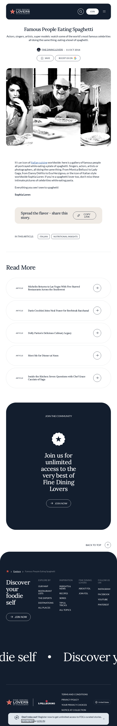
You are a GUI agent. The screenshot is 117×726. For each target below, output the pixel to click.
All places (44, 607)
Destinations (45, 603)
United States (103, 702)
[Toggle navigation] (104, 12)
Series (62, 598)
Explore (17, 571)
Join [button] (92, 11)
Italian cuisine (39, 162)
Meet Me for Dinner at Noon (43, 355)
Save (47, 58)
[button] (81, 12)
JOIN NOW (28, 720)
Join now (21, 617)
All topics (65, 610)
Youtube (103, 599)
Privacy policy (70, 699)
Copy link (87, 215)
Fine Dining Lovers (52, 49)
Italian (44, 236)
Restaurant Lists (45, 592)
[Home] (20, 10)
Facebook (104, 594)
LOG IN (41, 720)
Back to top (93, 544)
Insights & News (65, 587)
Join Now (61, 503)
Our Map (43, 586)
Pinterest (103, 604)
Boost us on (66, 58)
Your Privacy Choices (74, 705)
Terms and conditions (75, 694)
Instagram (104, 589)
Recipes (63, 593)
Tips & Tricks (63, 604)
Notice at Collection (74, 710)
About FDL (84, 588)
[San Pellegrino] (46, 703)
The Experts (45, 598)
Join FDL (83, 593)
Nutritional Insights (65, 236)
